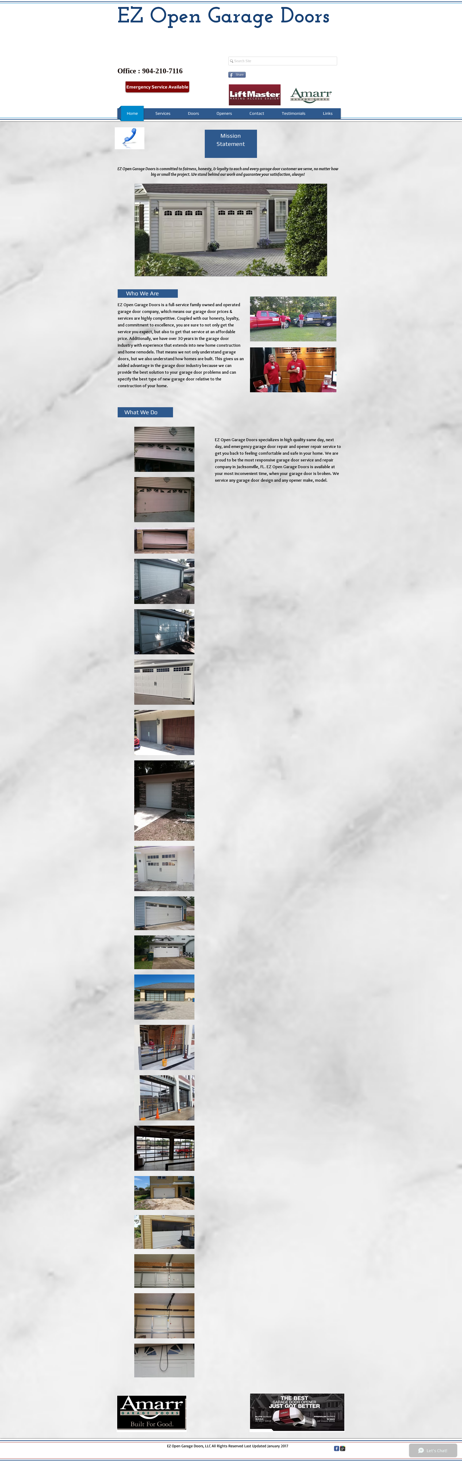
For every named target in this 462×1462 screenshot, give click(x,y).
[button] (293, 319)
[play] (315, 272)
